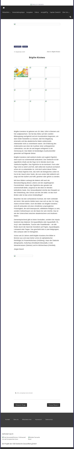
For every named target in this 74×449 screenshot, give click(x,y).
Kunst (27, 393)
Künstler (25, 46)
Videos (37, 12)
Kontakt (7, 419)
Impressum (38, 419)
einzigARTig (44, 12)
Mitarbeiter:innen (26, 419)
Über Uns (65, 12)
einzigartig (22, 393)
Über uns (15, 419)
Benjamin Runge (21, 405)
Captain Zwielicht (55, 12)
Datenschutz (49, 419)
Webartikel (5, 12)
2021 (18, 393)
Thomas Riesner (53, 405)
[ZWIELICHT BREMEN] (37, 5)
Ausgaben (29, 12)
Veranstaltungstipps (18, 12)
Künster (31, 393)
